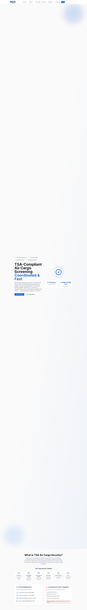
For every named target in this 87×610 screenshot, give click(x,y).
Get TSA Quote (19, 294)
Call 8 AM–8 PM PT (31, 294)
